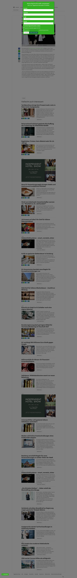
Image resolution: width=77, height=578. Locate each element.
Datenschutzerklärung (34, 30)
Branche (25, 21)
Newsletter (5, 574)
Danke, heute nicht (33, 32)
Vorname (25, 8)
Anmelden (26, 32)
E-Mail (25, 17)
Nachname (26, 12)
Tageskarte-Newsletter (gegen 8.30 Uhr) (32, 28)
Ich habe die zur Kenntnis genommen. (37, 30)
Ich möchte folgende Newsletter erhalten (32, 25)
